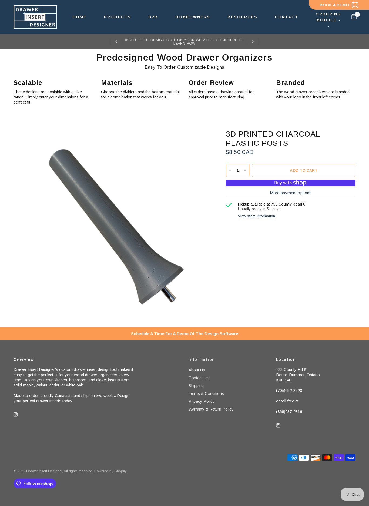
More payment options (291, 192)
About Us (197, 370)
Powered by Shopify (110, 471)
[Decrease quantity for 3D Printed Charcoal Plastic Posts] (230, 170)
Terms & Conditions (206, 393)
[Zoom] (198, 141)
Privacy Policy (202, 401)
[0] (353, 17)
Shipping (196, 385)
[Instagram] (19, 415)
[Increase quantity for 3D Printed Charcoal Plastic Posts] (245, 170)
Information (202, 359)
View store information (256, 216)
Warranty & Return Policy (211, 409)
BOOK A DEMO (334, 5)
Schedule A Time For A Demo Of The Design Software (184, 333)
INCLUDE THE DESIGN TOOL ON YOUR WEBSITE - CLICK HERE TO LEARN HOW (184, 41)
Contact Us (199, 377)
